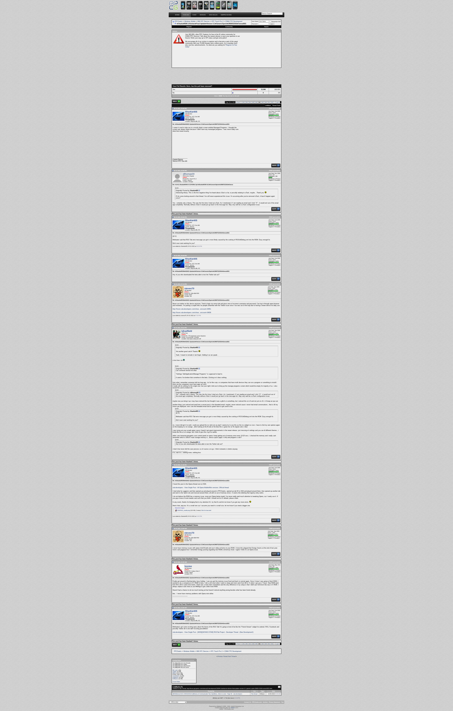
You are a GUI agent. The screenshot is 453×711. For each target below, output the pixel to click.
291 (247, 102)
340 (256, 102)
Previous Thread (222, 656)
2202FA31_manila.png (183, 510)
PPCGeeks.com (257, 702)
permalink (276, 108)
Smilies (175, 671)
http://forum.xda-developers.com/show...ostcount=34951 (192, 309)
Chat (194, 15)
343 (266, 102)
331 (250, 102)
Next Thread (231, 656)
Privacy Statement (274, 702)
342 (263, 102)
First (238, 102)
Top (282, 702)
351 (269, 102)
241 (243, 102)
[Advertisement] (260, 50)
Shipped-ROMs (226, 15)
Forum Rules (176, 681)
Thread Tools (276, 105)
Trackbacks (176, 676)
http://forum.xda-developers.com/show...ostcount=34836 (192, 312)
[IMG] (174, 673)
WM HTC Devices (203, 21)
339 (253, 102)
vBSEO (233, 707)
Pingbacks (176, 677)
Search (266, 26)
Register (189, 26)
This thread (254, 694)
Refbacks (175, 678)
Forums (186, 15)
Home (177, 15)
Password (255, 24)
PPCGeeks (178, 21)
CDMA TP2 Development (233, 21)
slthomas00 (189, 174)
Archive (265, 702)
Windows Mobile (189, 21)
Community (229, 26)
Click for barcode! (206, 510)
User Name (255, 21)
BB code (175, 670)
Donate (203, 15)
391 (272, 102)
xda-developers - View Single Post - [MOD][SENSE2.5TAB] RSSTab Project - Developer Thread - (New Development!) (213, 632)
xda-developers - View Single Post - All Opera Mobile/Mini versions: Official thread (201, 487)
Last (278, 102)
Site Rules (213, 15)
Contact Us (247, 702)
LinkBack (268, 105)
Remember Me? (276, 21)
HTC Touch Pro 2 (217, 21)
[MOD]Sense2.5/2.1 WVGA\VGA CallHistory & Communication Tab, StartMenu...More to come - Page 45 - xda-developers (207, 694)
